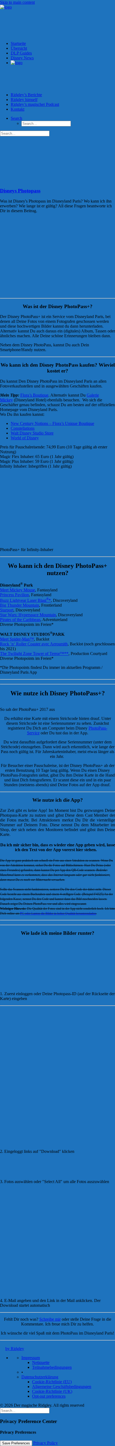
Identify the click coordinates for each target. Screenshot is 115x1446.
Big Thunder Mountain (19, 605)
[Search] (24, 1410)
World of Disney (25, 438)
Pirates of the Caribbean (20, 619)
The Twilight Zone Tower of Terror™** (34, 653)
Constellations (22, 428)
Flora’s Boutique (34, 395)
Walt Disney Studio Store (32, 433)
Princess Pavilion (14, 594)
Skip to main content (17, 2)
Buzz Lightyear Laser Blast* (25, 600)
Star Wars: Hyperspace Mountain (28, 614)
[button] (34, 180)
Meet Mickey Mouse (17, 590)
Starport (6, 610)
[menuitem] (63, 76)
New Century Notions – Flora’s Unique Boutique (52, 423)
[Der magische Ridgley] (57, 21)
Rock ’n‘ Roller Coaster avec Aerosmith (34, 644)
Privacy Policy (45, 1443)
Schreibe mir (50, 1319)
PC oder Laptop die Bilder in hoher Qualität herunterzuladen (58, 913)
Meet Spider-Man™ (17, 639)
